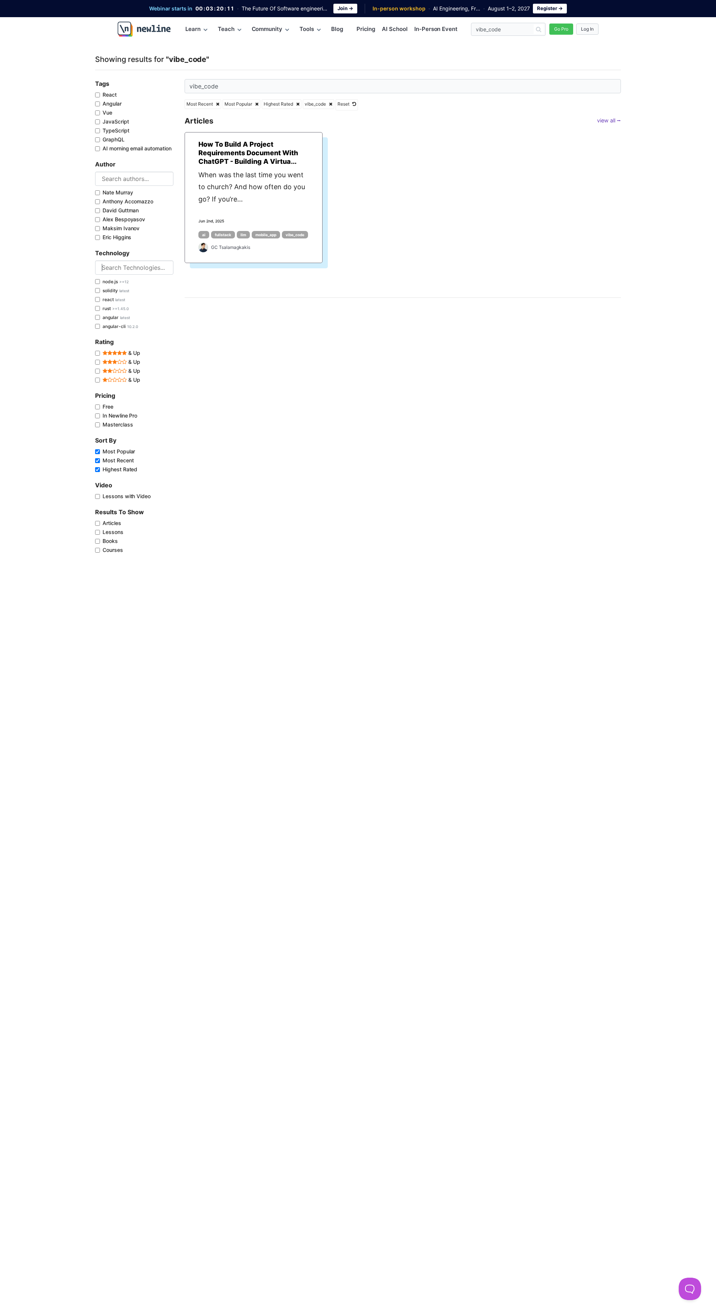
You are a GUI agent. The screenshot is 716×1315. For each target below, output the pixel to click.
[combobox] (134, 179)
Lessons (113, 532)
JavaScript (116, 121)
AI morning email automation (137, 148)
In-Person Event (436, 28)
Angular (112, 103)
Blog (337, 28)
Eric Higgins (117, 237)
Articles (112, 523)
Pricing (366, 28)
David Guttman (121, 210)
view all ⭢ (609, 120)
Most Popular (119, 451)
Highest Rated (120, 469)
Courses (113, 550)
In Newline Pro (120, 415)
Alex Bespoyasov (124, 219)
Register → (550, 8)
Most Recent (118, 460)
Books (110, 541)
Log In (587, 29)
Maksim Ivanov (121, 228)
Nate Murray (118, 192)
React (110, 94)
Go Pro (561, 29)
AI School (395, 28)
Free (108, 406)
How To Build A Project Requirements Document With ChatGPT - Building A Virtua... (248, 153)
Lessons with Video (127, 496)
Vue (107, 112)
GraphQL (114, 139)
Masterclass (118, 424)
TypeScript (116, 130)
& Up (133, 353)
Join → (345, 8)
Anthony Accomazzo (128, 201)
